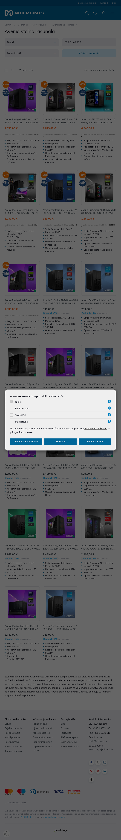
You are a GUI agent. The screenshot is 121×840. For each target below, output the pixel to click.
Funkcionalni (22, 408)
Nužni (18, 401)
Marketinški (21, 421)
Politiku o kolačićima (95, 428)
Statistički (20, 415)
